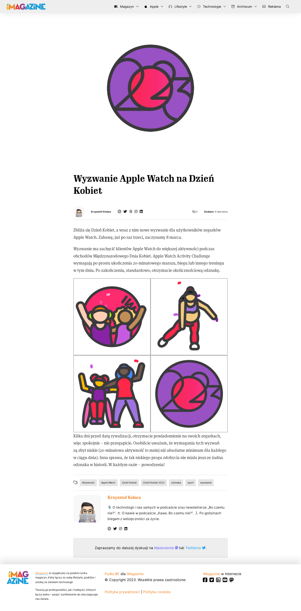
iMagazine (41, 573)
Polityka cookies (157, 592)
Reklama (274, 6)
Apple (153, 6)
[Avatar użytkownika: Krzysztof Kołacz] (87, 508)
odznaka (176, 482)
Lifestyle (180, 6)
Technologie (211, 6)
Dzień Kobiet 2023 (154, 482)
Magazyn (126, 6)
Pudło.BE (112, 574)
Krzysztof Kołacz (101, 211)
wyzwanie (206, 482)
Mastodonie (164, 548)
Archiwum (244, 6)
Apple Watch (108, 482)
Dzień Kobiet (129, 482)
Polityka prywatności (122, 592)
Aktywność (88, 482)
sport (191, 482)
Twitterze (193, 548)
